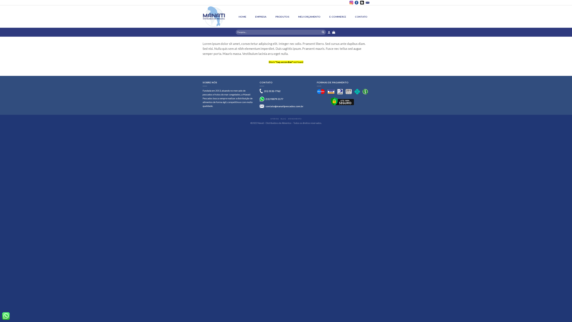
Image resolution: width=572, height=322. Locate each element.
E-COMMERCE (337, 16)
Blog (283, 119)
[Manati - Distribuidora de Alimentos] (214, 16)
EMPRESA (260, 16)
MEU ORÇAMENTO (309, 16)
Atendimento (295, 119)
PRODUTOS (282, 16)
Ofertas (274, 119)
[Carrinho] (367, 32)
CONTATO (361, 16)
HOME (242, 16)
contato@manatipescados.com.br (284, 106)
